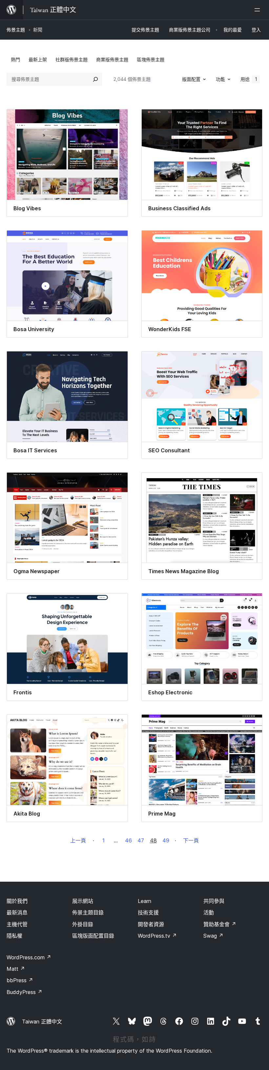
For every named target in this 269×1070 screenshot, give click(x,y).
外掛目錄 (82, 924)
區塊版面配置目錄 (93, 935)
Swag (213, 935)
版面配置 (191, 79)
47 (140, 840)
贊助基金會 (219, 924)
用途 (248, 79)
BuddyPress (24, 992)
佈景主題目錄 (88, 912)
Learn (144, 901)
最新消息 (17, 912)
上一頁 (78, 840)
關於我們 (17, 901)
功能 (220, 79)
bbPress (20, 980)
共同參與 (213, 901)
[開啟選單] (258, 10)
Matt (16, 969)
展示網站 (82, 901)
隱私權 (14, 935)
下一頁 (191, 840)
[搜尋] (95, 79)
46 (128, 840)
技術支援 (148, 912)
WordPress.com (29, 957)
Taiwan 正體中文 (42, 1021)
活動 (208, 912)
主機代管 (17, 924)
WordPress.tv (157, 935)
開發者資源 (151, 924)
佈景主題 (16, 29)
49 (165, 840)
